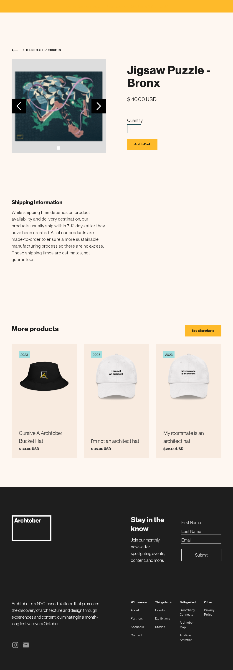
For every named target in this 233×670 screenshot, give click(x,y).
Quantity (135, 120)
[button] (19, 106)
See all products (203, 331)
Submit (201, 554)
